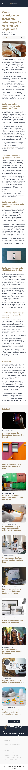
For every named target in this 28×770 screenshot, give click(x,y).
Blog (5, 733)
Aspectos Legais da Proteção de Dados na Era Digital (13, 435)
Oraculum (13, 757)
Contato (21, 733)
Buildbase (10, 759)
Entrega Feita (14, 755)
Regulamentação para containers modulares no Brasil (12, 466)
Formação (17, 744)
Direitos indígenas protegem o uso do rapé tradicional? (12, 652)
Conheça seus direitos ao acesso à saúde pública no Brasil (13, 560)
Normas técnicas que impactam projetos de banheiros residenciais (11, 529)
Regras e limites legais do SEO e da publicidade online (14, 682)
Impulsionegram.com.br (8, 147)
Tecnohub (7, 757)
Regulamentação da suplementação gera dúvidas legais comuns (12, 712)
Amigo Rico (8, 753)
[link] (14, 727)
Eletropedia (17, 759)
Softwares (14, 753)
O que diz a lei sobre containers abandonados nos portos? (12, 497)
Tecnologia (12, 744)
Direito (6, 744)
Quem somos (13, 733)
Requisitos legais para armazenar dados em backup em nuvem (11, 591)
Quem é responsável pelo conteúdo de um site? (12, 621)
